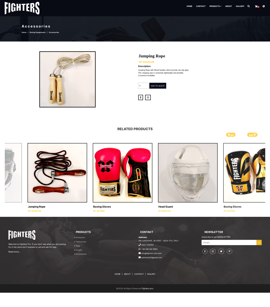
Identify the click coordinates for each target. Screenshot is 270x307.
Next (252, 134)
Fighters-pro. (148, 288)
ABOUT (228, 6)
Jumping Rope (19, 206)
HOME (189, 6)
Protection (80, 237)
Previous (231, 134)
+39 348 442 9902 (149, 249)
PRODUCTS (215, 6)
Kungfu (78, 250)
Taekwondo (80, 242)
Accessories (81, 254)
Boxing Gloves (84, 206)
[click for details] (39, 172)
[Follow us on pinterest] (229, 251)
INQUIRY (151, 274)
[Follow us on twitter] (221, 251)
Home (24, 32)
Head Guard (148, 206)
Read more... (14, 251)
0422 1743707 (147, 245)
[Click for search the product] (249, 6)
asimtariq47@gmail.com (151, 257)
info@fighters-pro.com (151, 253)
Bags (77, 246)
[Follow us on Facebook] (205, 251)
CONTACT (201, 6)
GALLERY (240, 6)
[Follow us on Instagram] (213, 251)
